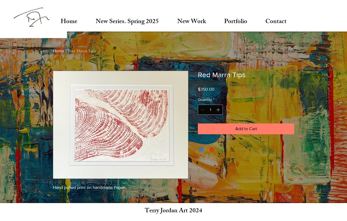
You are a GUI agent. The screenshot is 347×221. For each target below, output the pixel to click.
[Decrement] (202, 109)
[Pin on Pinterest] (211, 149)
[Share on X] (232, 149)
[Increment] (218, 109)
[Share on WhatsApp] (222, 149)
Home (58, 51)
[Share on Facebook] (201, 149)
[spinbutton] (210, 109)
